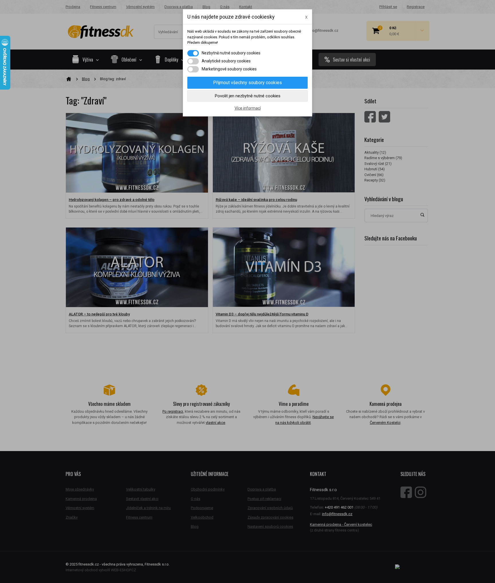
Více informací (248, 108)
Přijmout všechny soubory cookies (247, 82)
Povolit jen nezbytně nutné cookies (247, 95)
